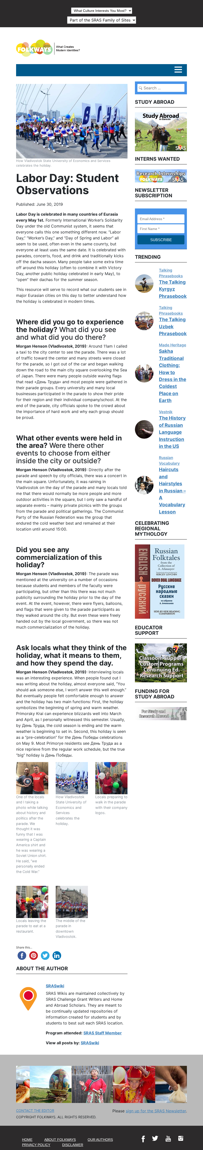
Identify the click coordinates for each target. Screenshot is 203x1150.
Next (190, 580)
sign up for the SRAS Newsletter (156, 1110)
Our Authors (100, 1140)
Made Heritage (172, 345)
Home (27, 1140)
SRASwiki (55, 985)
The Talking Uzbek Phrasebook (173, 326)
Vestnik (166, 411)
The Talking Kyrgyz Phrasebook (173, 289)
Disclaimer (72, 1145)
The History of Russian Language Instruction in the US (172, 432)
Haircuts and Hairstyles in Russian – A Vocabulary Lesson (172, 490)
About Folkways (60, 1140)
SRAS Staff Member (102, 1032)
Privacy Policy (36, 1145)
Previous (131, 580)
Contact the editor (35, 1110)
